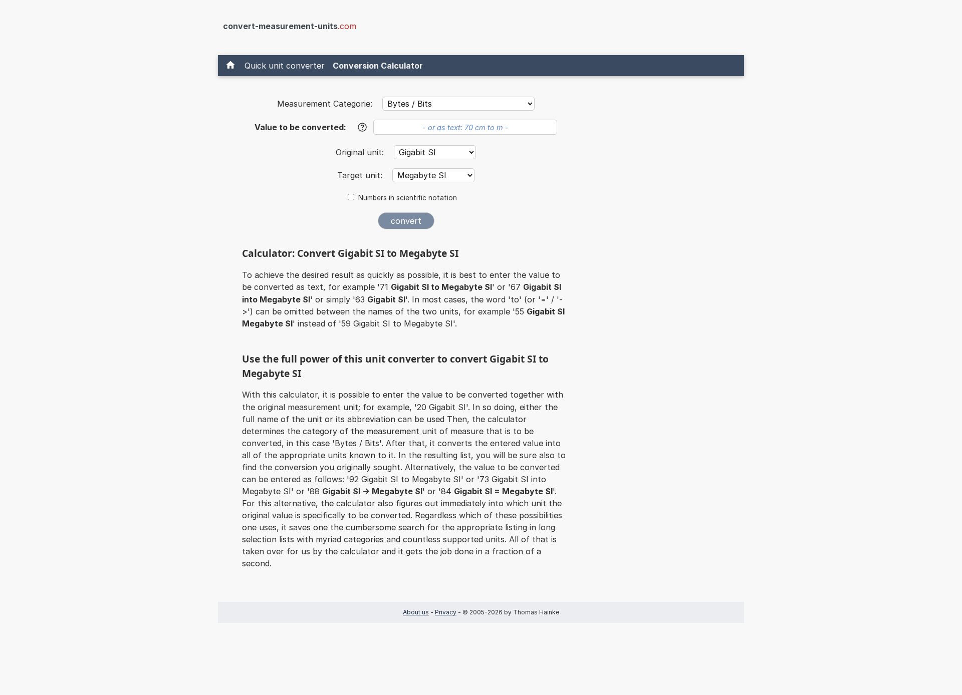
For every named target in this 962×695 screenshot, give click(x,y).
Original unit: (361, 152)
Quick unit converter (285, 66)
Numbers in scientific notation (407, 198)
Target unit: (361, 175)
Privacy (445, 612)
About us (416, 612)
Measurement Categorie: (324, 104)
